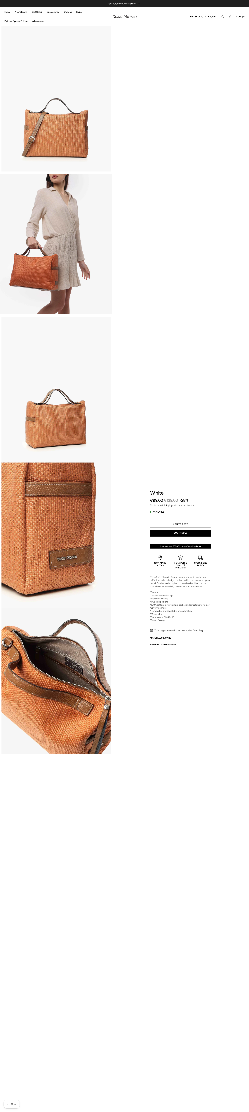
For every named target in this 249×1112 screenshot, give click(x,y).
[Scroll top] (243, 1106)
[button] (196, 16)
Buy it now (180, 533)
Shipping (168, 505)
